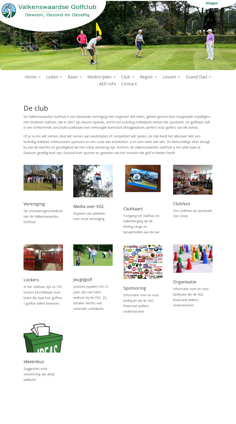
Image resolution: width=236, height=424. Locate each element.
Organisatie (184, 282)
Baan (73, 77)
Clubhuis (181, 203)
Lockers (31, 279)
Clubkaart (133, 208)
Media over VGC (88, 206)
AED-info (107, 84)
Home (30, 77)
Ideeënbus (34, 361)
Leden (52, 77)
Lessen (169, 77)
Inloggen (212, 3)
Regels (146, 77)
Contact (129, 84)
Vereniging (34, 204)
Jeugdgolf (82, 279)
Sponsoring (134, 288)
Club (125, 77)
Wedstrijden (99, 77)
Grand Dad (196, 77)
